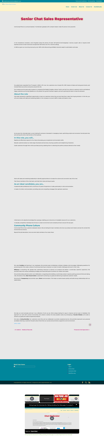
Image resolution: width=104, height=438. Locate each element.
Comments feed (72, 371)
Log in (70, 366)
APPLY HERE (17, 323)
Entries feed (71, 368)
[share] (76, 404)
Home (67, 7)
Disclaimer (99, 1)
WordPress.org (72, 373)
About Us (81, 7)
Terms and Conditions (81, 1)
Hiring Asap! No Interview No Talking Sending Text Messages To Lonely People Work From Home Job (51, 405)
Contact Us (89, 7)
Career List (74, 7)
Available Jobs (98, 7)
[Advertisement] (52, 343)
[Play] (61, 398)
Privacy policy (91, 1)
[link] (27, 405)
